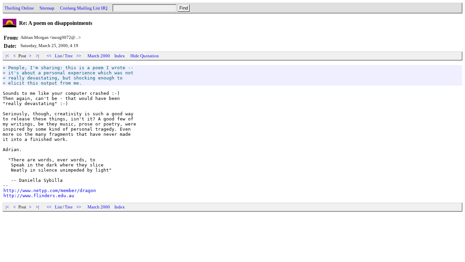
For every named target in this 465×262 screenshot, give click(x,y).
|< (7, 55)
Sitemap (46, 8)
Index (119, 55)
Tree (69, 55)
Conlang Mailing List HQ (83, 8)
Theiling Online (19, 8)
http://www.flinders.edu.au (38, 195)
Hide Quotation (144, 55)
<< (49, 55)
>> (78, 55)
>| (37, 55)
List (58, 55)
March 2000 (98, 55)
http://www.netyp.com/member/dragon (49, 190)
